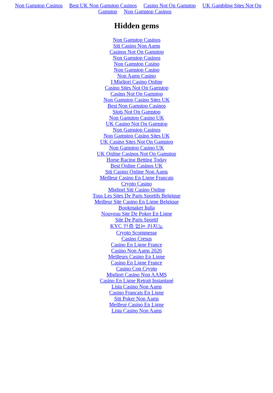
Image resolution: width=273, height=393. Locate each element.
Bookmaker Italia (137, 207)
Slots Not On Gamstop (136, 112)
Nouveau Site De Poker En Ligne (136, 213)
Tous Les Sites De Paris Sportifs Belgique (136, 195)
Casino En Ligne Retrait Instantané (136, 280)
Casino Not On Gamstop (169, 5)
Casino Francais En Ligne (136, 292)
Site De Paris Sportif (136, 219)
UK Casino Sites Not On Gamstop (136, 142)
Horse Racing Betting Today (137, 160)
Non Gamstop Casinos (39, 5)
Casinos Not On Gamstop (137, 52)
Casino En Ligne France (136, 244)
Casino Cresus (137, 238)
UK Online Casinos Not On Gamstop (136, 154)
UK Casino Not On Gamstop (136, 124)
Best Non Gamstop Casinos (137, 106)
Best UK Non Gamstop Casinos (103, 5)
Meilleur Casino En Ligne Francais (136, 178)
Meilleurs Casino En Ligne (136, 256)
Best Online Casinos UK (137, 166)
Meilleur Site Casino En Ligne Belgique (137, 201)
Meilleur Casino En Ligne (136, 304)
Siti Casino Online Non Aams (136, 172)
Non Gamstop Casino (136, 64)
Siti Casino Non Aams (136, 46)
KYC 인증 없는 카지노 (136, 226)
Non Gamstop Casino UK (136, 118)
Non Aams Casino (136, 76)
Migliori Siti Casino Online (136, 190)
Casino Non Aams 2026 (136, 250)
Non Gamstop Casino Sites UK (137, 100)
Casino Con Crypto (136, 268)
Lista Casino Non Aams (137, 286)
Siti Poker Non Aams (136, 298)
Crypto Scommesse (136, 232)
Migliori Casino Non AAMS (137, 274)
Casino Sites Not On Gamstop (136, 88)
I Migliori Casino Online (136, 82)
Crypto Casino (136, 184)
